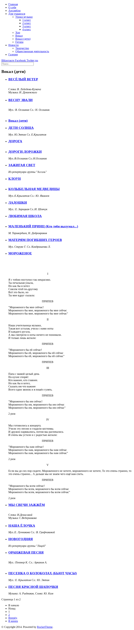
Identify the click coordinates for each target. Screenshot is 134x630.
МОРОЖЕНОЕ (20, 253)
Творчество (22, 48)
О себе (12, 7)
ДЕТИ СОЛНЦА (21, 128)
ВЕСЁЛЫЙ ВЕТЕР (23, 79)
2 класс (26, 23)
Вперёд (12, 617)
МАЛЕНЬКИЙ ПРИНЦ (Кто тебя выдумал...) (43, 226)
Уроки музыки (24, 16)
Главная (13, 4)
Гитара (19, 41)
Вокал (19, 35)
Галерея (13, 54)
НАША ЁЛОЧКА (21, 525)
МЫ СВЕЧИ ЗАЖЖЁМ (26, 505)
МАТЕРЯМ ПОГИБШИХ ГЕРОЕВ (35, 240)
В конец (13, 621)
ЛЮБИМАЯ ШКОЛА (25, 216)
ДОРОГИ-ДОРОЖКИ (25, 151)
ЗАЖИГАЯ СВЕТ (21, 165)
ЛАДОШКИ (17, 202)
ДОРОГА (15, 141)
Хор (17, 32)
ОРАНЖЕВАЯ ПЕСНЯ (26, 552)
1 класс (26, 19)
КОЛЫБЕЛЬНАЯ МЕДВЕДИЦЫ (34, 189)
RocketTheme (45, 626)
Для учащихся (16, 13)
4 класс (26, 29)
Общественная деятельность (32, 51)
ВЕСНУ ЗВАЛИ (20, 100)
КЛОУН (14, 179)
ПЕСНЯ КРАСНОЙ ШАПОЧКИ (33, 587)
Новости (13, 45)
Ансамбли (14, 10)
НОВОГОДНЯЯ (20, 539)
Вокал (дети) (23, 38)
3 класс (26, 26)
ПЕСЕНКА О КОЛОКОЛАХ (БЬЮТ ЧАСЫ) (42, 573)
